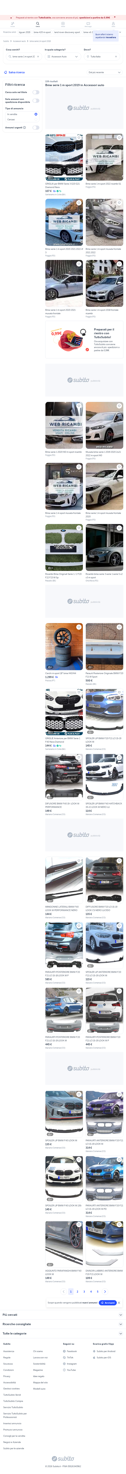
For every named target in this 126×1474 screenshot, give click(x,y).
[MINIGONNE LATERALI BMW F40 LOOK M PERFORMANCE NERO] (64, 888)
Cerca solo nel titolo (16, 92)
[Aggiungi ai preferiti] (79, 137)
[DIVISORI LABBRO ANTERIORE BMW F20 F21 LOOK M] (104, 1251)
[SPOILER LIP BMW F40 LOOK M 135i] (64, 1186)
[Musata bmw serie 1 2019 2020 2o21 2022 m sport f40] (104, 431)
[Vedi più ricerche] (120, 32)
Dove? (87, 49)
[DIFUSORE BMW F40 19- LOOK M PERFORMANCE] (64, 784)
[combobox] (24, 56)
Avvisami (110, 1302)
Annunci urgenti (13, 127)
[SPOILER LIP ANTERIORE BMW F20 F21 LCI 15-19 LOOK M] (104, 953)
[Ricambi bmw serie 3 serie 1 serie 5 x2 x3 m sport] (104, 553)
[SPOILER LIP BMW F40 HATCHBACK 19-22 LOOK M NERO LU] (104, 784)
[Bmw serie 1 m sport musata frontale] (64, 492)
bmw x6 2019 (90, 32)
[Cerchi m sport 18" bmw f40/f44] (64, 654)
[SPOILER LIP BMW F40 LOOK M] (64, 1121)
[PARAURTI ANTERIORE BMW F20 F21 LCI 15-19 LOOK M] (104, 1121)
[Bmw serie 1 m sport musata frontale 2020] (104, 492)
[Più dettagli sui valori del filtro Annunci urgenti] (24, 127)
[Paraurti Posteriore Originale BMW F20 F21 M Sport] (104, 654)
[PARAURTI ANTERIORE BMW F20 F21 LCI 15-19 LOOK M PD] (104, 1186)
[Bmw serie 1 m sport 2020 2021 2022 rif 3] (64, 228)
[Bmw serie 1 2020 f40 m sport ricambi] (64, 431)
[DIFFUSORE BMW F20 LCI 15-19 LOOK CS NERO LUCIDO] (104, 888)
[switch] (35, 92)
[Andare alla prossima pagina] (105, 1291)
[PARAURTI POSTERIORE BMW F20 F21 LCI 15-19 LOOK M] (64, 1018)
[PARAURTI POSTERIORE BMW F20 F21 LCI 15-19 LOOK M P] (104, 1018)
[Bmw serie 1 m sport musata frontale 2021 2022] (104, 228)
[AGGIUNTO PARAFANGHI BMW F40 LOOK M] (64, 1251)
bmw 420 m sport (42, 32)
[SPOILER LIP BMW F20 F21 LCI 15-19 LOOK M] (104, 719)
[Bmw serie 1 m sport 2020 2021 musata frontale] (64, 289)
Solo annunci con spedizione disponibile (17, 101)
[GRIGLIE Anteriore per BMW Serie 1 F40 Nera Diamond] (64, 719)
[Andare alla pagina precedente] (63, 1291)
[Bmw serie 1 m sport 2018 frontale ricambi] (104, 289)
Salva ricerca (17, 72)
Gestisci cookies (11, 1388)
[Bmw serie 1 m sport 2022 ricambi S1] (104, 165)
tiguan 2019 (24, 32)
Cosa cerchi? (13, 49)
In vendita (12, 114)
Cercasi (11, 119)
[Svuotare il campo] (38, 56)
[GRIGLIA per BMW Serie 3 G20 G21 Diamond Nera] (64, 165)
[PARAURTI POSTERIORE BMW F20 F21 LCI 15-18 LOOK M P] (64, 953)
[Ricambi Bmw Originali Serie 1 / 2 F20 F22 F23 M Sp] (64, 553)
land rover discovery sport (67, 32)
